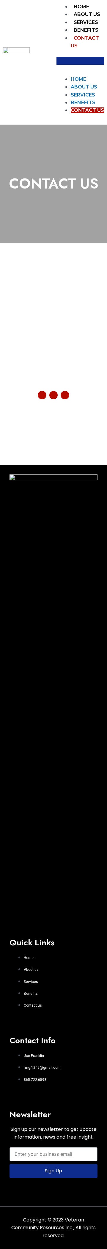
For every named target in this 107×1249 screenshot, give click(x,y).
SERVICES (86, 22)
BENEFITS (86, 30)
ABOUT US (87, 14)
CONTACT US (87, 110)
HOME (81, 6)
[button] (80, 61)
